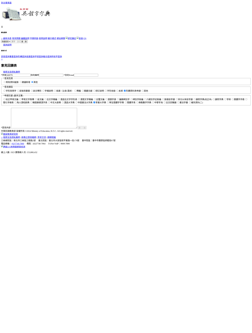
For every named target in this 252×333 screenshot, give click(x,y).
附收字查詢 (56, 56)
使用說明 (43, 38)
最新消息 (7, 38)
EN (84, 38)
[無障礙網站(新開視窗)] (13, 147)
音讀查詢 (30, 56)
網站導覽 (61, 38)
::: (2, 38)
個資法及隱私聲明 (11, 72)
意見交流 (42, 137)
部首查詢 (5, 56)
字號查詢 (39, 56)
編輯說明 (25, 38)
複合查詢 (47, 56)
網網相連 (51, 137)
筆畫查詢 (13, 56)
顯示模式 (52, 38)
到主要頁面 (6, 3)
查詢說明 (7, 45)
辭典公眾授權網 (28, 137)
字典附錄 (34, 38)
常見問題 (16, 38)
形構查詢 (22, 56)
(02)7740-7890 (18, 144)
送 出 (82, 128)
